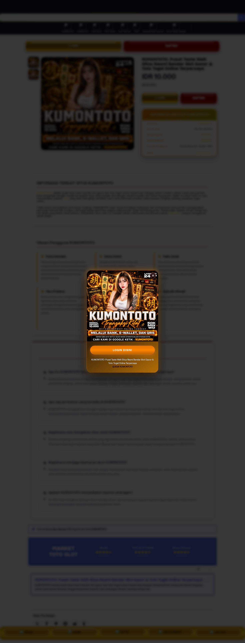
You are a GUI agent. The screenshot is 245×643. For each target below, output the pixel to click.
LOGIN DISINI (122, 350)
